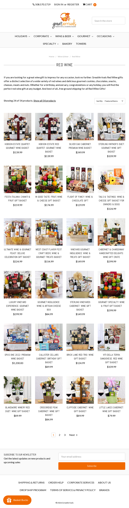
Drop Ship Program (33, 490)
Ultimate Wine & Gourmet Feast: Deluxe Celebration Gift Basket (17, 253)
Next (72, 434)
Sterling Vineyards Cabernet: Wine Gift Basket (80, 305)
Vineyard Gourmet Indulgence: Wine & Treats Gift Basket (80, 253)
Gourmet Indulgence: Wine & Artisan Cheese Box (49, 305)
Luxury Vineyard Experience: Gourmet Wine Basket (17, 305)
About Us (104, 482)
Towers (81, 43)
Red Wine (76, 56)
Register (73, 4)
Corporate (41, 36)
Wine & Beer (63, 36)
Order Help (56, 482)
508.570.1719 (42, 4)
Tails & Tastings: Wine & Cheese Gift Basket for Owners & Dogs (111, 200)
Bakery (67, 43)
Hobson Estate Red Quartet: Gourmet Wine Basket (48, 147)
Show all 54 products (45, 100)
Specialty (49, 43)
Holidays (21, 36)
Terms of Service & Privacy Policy (72, 490)
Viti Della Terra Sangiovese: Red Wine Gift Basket (111, 358)
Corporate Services (80, 482)
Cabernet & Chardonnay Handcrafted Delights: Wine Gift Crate (111, 253)
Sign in (58, 4)
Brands (104, 490)
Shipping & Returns (31, 482)
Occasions (104, 36)
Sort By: (99, 101)
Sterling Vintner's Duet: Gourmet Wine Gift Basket (111, 147)
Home (51, 56)
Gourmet (84, 36)
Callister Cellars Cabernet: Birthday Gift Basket (49, 358)
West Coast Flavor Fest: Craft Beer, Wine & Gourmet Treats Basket (49, 253)
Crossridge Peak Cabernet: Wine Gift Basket (48, 411)
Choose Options (17, 136)
